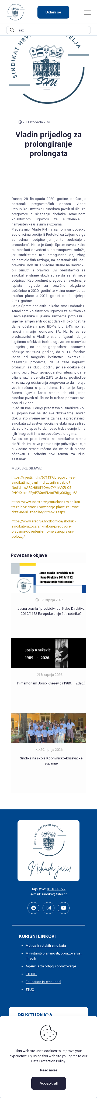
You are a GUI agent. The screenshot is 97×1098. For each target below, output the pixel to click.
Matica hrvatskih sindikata (46, 945)
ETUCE (31, 974)
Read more (48, 1070)
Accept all (49, 1083)
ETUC (30, 990)
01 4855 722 (56, 889)
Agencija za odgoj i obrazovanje (51, 966)
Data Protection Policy (48, 1061)
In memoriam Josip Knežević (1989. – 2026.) (51, 683)
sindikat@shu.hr (54, 894)
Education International (43, 982)
